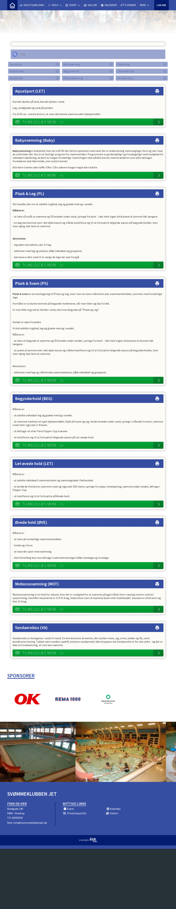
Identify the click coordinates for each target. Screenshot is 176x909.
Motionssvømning (73, 78)
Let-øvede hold (125, 71)
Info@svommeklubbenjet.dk (30, 822)
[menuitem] (12, 5)
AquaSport (15, 64)
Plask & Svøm (17, 71)
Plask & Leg (123, 64)
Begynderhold (71, 71)
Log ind (161, 5)
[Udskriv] (157, 90)
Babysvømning (72, 64)
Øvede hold (16, 78)
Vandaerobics (125, 78)
